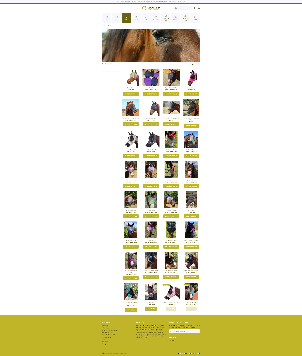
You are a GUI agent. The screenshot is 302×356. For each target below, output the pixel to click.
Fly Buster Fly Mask (171, 150)
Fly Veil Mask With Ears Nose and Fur (191, 118)
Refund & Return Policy (109, 335)
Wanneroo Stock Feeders (112, 353)
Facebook (105, 341)
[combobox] (183, 8)
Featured (194, 64)
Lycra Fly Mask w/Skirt (151, 150)
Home (103, 25)
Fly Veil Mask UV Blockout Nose (130, 118)
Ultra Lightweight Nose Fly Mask (131, 271)
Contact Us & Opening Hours (111, 330)
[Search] (175, 8)
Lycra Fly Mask (191, 88)
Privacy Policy (106, 337)
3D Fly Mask (191, 210)
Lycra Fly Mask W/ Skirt (130, 150)
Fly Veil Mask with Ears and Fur (171, 118)
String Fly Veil (130, 88)
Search (104, 339)
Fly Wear (110, 25)
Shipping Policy (107, 332)
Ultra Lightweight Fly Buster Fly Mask (131, 303)
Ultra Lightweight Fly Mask (171, 240)
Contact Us (181, 1)
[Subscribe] (198, 331)
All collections (106, 328)
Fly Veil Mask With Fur (171, 88)
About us (105, 325)
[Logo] (151, 8)
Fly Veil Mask (151, 88)
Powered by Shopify (122, 353)
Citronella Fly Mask (151, 118)
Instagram (105, 344)
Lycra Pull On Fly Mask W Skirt (171, 302)
